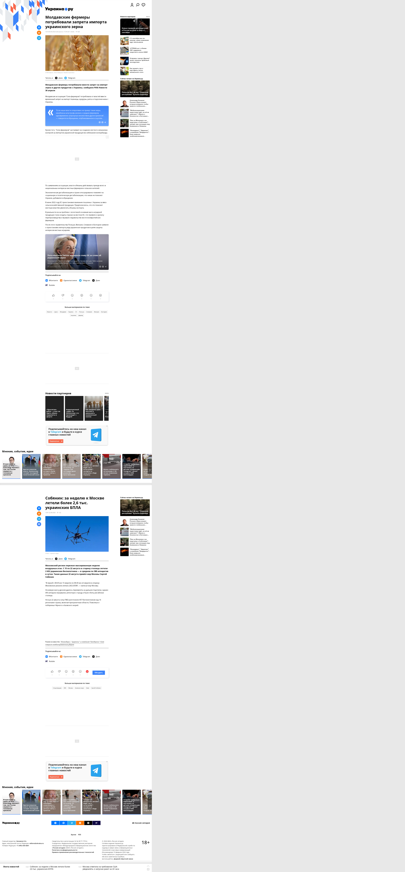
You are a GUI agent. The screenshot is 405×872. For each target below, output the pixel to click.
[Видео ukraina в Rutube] (96, 823)
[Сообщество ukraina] (64, 823)
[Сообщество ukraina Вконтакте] (55, 823)
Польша (81, 312)
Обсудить (99, 673)
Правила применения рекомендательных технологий (73, 852)
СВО (65, 688)
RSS (79, 834)
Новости (49, 312)
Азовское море (79, 688)
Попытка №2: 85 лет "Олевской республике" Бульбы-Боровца (135, 93)
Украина (70, 312)
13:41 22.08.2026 (50, 512)
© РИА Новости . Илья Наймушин (54, 72)
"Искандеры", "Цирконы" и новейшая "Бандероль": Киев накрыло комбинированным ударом (139, 133)
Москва (70, 688)
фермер (80, 315)
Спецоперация (57, 688)
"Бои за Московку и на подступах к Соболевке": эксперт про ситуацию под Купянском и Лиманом (140, 123)
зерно (56, 312)
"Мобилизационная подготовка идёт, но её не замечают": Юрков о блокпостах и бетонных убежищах (139, 113)
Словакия (89, 312)
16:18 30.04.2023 (50, 31)
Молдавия (63, 312)
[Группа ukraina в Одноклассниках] (80, 823)
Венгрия (96, 312)
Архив (73, 834)
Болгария (104, 312)
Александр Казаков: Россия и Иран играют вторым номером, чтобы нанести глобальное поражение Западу (139, 103)
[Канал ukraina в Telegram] (72, 823)
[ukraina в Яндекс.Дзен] (88, 823)
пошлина (73, 315)
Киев (87, 688)
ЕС (76, 312)
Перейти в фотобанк (69, 72)
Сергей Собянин (96, 688)
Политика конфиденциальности (64, 850)
